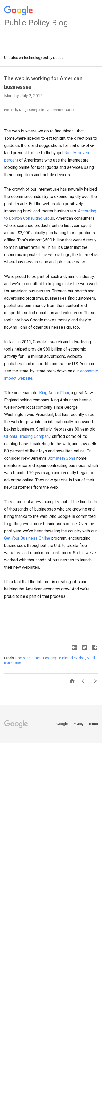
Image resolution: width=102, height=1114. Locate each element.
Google (62, 724)
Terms (93, 724)
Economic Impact (28, 658)
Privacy (78, 724)
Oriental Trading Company (27, 436)
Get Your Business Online (27, 538)
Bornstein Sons (61, 458)
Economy (50, 658)
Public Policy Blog (72, 658)
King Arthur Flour (54, 392)
